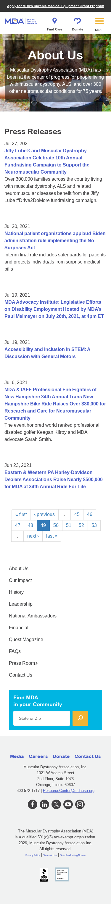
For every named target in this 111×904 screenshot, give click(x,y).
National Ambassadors (33, 615)
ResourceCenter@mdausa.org (68, 790)
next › (33, 535)
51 (68, 525)
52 (81, 525)
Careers (38, 756)
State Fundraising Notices (73, 855)
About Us (18, 568)
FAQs (15, 651)
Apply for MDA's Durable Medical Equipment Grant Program (55, 6)
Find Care (54, 29)
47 (17, 525)
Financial (18, 627)
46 (89, 514)
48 (30, 525)
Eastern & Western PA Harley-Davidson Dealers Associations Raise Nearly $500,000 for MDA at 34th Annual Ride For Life (53, 479)
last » (51, 535)
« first (21, 514)
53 (94, 525)
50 (56, 525)
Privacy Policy (32, 855)
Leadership (21, 604)
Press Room (22, 663)
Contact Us (20, 674)
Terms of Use (50, 855)
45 (77, 514)
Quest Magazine (26, 639)
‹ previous (44, 514)
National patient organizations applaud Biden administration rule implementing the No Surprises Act (55, 240)
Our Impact (20, 580)
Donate (77, 29)
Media (17, 756)
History (16, 592)
